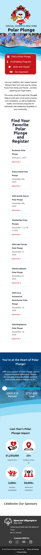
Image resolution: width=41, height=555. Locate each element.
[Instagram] (17, 542)
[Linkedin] (30, 542)
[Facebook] (10, 542)
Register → (16, 162)
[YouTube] (23, 542)
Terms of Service (33, 549)
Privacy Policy (22, 552)
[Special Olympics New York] (20, 12)
